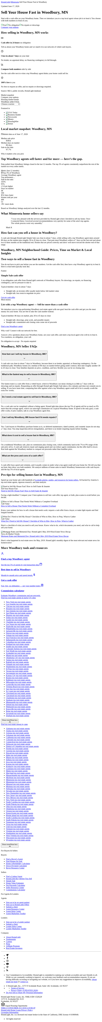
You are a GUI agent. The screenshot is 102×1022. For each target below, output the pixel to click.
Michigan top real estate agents (18, 778)
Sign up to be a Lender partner (18, 922)
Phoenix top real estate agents (17, 615)
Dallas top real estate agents (17, 618)
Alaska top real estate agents (17, 731)
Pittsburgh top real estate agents (18, 707)
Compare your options (10, 27)
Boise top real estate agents (16, 711)
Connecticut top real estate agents (19, 742)
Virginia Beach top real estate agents (20, 687)
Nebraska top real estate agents (18, 789)
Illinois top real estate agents (17, 757)
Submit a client (12, 907)
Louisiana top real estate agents (18, 769)
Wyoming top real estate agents (18, 840)
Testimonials (11, 939)
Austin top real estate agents (17, 620)
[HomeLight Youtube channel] (7, 964)
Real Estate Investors (14, 948)
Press (8, 944)
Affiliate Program (13, 946)
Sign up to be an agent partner (17, 902)
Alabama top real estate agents (18, 728)
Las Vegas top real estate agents (18, 624)
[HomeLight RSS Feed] (7, 971)
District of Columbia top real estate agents (22, 746)
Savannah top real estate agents (18, 713)
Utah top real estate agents (16, 827)
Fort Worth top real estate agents (18, 651)
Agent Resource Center (15, 909)
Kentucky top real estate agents (18, 766)
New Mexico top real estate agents (19, 798)
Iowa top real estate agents (16, 762)
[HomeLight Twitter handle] (7, 955)
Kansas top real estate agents (17, 764)
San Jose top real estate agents (17, 689)
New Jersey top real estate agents (19, 795)
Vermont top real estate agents (17, 829)
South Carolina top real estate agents (20, 818)
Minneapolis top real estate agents (19, 702)
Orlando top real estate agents (17, 664)
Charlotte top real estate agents (18, 622)
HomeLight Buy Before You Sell (19, 879)
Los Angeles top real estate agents (19, 604)
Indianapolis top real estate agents (19, 640)
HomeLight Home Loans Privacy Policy (17, 1010)
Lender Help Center (14, 926)
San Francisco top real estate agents (20, 638)
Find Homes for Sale (14, 861)
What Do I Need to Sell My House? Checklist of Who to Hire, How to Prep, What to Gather (37, 521)
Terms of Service (17, 988)
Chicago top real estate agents (17, 606)
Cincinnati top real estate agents (18, 696)
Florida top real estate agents (17, 749)
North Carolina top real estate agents (20, 802)
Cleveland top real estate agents (18, 693)
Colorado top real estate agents (18, 740)
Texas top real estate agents (16, 824)
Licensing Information (9, 1012)
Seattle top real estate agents (17, 646)
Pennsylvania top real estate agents (19, 813)
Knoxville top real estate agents (18, 709)
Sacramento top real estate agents (19, 673)
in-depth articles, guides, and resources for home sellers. (57, 480)
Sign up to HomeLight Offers (17, 905)
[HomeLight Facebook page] (7, 958)
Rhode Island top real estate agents (19, 815)
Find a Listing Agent (14, 876)
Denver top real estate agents (17, 633)
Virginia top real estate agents (17, 831)
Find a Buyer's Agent (14, 859)
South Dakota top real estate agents (19, 820)
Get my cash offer (8, 297)
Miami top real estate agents (17, 655)
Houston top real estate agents (17, 609)
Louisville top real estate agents (18, 684)
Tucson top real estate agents (17, 671)
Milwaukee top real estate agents (18, 682)
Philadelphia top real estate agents (19, 629)
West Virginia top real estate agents (19, 835)
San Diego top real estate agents (18, 613)
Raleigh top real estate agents (17, 662)
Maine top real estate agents (17, 771)
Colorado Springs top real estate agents (21, 649)
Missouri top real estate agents (17, 784)
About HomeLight (13, 937)
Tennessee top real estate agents (18, 822)
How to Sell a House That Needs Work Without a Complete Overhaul (28, 506)
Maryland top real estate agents (18, 773)
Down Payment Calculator (16, 866)
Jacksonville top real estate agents (19, 631)
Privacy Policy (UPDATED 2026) (24, 990)
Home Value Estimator (15, 883)
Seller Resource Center (15, 888)
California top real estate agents (18, 737)
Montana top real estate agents (18, 786)
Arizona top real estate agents (17, 733)
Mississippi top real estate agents (18, 782)
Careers (9, 942)
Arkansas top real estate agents (18, 735)
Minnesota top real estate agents (18, 780)
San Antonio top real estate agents (19, 611)
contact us (24, 982)
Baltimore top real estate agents (18, 680)
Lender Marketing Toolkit (16, 929)
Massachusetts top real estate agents (20, 775)
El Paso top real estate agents (17, 669)
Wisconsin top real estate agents (18, 838)
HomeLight (5, 2)
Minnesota (15, 2)
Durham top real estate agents (17, 716)
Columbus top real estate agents (18, 642)
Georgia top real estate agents (17, 751)
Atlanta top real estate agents (17, 635)
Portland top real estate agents (17, 644)
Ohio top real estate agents (16, 807)
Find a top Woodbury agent (12, 326)
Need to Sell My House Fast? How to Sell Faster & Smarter (24, 491)
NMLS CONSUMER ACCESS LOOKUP (18, 1008)
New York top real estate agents (18, 602)
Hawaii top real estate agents (17, 753)
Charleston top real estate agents (18, 698)
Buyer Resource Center (15, 868)
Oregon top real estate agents (17, 811)
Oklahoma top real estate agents (18, 809)
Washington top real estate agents (19, 667)
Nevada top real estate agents (17, 791)
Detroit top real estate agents (17, 704)
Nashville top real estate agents (18, 626)
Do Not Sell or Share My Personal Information (24, 993)
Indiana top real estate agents (17, 760)
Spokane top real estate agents (17, 700)
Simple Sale (10, 881)
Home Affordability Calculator (18, 863)
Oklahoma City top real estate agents (20, 658)
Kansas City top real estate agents (19, 675)
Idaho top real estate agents (16, 755)
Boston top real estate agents (17, 678)
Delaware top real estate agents (18, 744)
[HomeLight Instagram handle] (7, 961)
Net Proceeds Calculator (15, 885)
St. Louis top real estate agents (18, 691)
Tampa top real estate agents (17, 660)
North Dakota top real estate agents (19, 804)
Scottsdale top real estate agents (18, 653)
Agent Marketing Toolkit (16, 914)
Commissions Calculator (15, 890)
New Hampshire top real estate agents (21, 793)
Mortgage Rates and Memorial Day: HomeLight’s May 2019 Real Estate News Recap (35, 536)
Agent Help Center (13, 911)
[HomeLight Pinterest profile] (7, 968)
